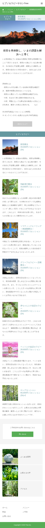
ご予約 (25, 512)
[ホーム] (3, 9)
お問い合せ (6, 516)
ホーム (4, 508)
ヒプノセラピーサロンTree (15, 3)
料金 (4, 512)
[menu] (41, 3)
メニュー (26, 508)
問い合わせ (22, 434)
